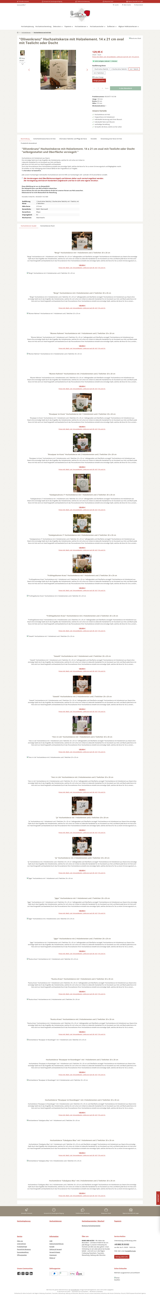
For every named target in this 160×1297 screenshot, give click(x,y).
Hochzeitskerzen (55, 1221)
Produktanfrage (22, 1246)
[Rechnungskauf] (58, 1274)
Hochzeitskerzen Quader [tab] (28, 226)
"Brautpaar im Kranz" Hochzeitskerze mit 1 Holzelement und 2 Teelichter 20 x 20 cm (82, 414)
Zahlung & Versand (55, 1249)
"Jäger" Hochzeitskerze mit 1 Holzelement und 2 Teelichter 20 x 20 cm (82, 898)
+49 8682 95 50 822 (121, 1244)
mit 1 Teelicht (134, 69)
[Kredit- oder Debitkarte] (68, 1274)
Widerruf (52, 1258)
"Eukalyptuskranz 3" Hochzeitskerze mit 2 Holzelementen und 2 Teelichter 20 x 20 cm (82, 535)
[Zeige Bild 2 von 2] (59, 87)
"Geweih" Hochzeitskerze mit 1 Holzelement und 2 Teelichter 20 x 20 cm (82, 656)
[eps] (79, 1274)
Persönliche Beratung (24, 1249)
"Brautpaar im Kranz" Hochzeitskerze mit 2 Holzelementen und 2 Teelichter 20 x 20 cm (82, 454)
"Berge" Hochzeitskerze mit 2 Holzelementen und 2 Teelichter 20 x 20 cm (82, 293)
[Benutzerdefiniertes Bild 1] (49, 1274)
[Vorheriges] (29, 70)
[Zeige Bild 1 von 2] (56, 87)
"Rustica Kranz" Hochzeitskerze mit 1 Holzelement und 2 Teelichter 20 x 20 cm (82, 979)
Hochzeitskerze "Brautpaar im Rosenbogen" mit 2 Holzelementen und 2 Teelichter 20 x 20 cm (82, 1100)
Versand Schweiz (54, 1252)
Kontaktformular (130, 1251)
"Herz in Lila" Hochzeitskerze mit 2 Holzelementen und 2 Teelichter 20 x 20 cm (82, 777)
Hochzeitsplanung (23, 1221)
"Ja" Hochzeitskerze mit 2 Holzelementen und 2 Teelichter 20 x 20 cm (82, 858)
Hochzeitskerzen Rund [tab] (47, 226)
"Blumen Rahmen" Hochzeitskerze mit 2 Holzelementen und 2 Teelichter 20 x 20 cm (82, 374)
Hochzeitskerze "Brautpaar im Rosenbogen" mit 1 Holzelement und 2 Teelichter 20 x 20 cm (82, 1060)
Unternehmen (21, 1244)
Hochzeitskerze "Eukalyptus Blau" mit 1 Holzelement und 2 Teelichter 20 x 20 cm (82, 1140)
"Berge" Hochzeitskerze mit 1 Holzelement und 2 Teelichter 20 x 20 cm (82, 253)
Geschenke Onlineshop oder (102, 1293)
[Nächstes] (87, 70)
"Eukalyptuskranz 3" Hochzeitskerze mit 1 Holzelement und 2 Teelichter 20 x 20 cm (82, 495)
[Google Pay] (72, 1274)
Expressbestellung (23, 1252)
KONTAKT (158, 1198)
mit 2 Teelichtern (99, 73)
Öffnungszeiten (22, 1255)
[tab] (25, 139)
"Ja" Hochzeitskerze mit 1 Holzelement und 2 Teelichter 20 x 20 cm (82, 818)
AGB (50, 1241)
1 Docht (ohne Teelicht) (101, 69)
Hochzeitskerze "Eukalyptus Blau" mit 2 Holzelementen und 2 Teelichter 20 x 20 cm (82, 1181)
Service (19, 1236)
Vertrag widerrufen (121, 1257)
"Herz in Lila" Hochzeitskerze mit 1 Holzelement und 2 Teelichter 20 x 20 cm (82, 737)
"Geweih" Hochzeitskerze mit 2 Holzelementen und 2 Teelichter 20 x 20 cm (82, 696)
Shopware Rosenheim (135, 1293)
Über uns (20, 1241)
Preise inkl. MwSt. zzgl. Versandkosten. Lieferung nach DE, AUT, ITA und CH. (115, 57)
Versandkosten (75, 1290)
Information (54, 1236)
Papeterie (117, 1221)
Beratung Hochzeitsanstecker (91, 1226)
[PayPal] (55, 1274)
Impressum (53, 1255)
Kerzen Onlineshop (115, 1293)
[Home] (18, 33)
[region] (53, 70)
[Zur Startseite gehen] (80, 15)
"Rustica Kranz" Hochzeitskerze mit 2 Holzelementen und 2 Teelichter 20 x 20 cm (82, 1019)
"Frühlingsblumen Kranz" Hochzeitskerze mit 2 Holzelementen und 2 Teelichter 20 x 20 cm (82, 616)
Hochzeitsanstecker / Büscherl (93, 1221)
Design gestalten (99, 80)
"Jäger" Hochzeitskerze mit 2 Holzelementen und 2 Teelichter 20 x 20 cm (82, 939)
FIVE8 (127, 1293)
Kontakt (51, 1246)
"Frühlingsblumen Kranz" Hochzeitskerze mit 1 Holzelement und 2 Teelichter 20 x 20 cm (82, 575)
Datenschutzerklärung (56, 1244)
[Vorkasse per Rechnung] (64, 1274)
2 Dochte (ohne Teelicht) (119, 69)
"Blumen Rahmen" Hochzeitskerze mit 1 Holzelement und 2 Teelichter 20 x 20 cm (82, 333)
